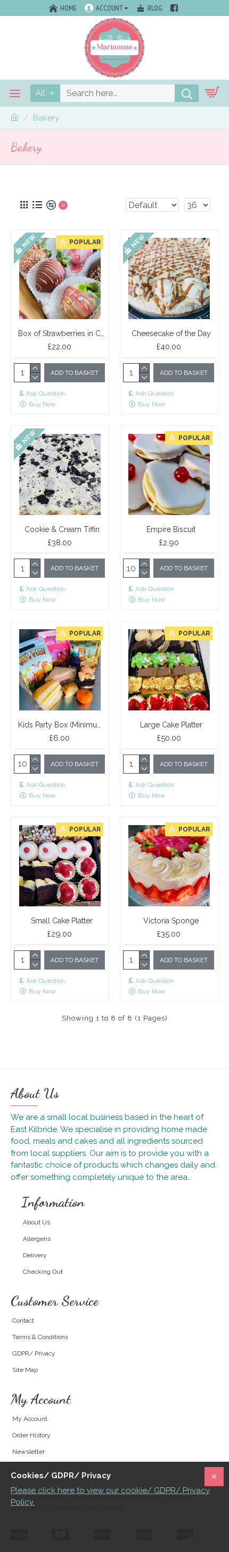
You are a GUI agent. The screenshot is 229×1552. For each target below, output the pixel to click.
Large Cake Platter (171, 725)
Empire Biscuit (170, 529)
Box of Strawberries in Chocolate (62, 333)
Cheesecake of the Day (171, 333)
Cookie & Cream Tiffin (62, 529)
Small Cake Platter (62, 920)
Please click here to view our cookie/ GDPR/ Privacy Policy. (110, 1496)
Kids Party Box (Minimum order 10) (62, 725)
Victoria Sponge (171, 920)
